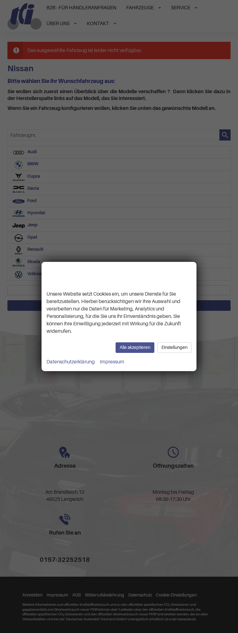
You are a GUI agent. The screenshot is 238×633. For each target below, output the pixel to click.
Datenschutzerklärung (70, 362)
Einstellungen (174, 347)
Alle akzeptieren (135, 347)
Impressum (112, 362)
